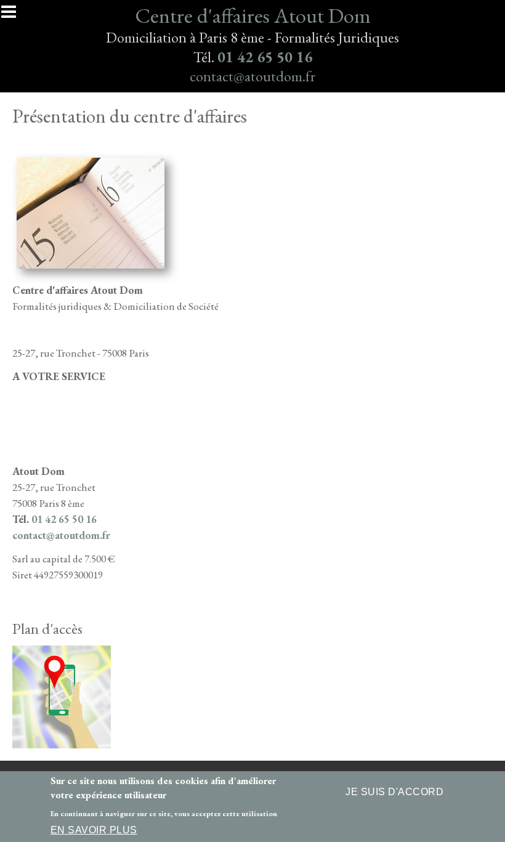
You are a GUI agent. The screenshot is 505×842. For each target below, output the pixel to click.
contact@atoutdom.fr (253, 76)
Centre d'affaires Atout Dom (253, 15)
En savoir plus (93, 830)
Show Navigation (14, 15)
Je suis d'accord (394, 792)
